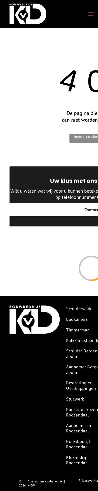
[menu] (91, 14)
